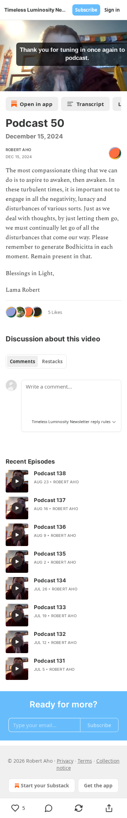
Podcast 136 (50, 526)
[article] (63, 481)
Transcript (90, 103)
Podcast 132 (50, 634)
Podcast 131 (49, 660)
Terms (85, 760)
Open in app (36, 103)
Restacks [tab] (52, 361)
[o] (17, 481)
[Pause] (7, 83)
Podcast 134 (50, 580)
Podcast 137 (50, 500)
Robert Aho (18, 149)
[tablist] (36, 361)
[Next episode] (23, 83)
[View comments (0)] (49, 808)
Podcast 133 (50, 607)
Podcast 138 (50, 473)
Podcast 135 (50, 553)
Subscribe (86, 10)
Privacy (65, 760)
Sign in (112, 10)
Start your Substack (45, 785)
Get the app (98, 785)
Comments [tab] (22, 361)
